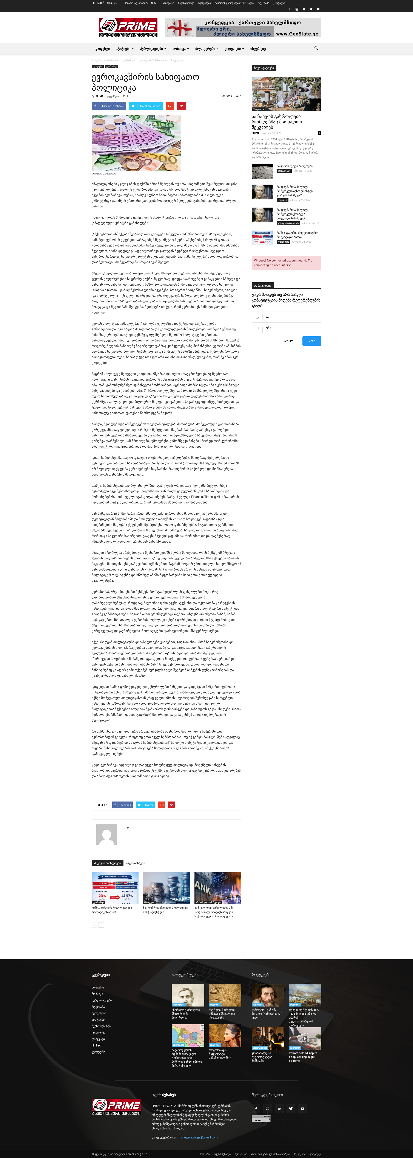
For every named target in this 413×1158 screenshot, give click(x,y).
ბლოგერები (205, 48)
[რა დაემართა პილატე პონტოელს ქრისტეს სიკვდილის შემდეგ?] (262, 215)
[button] (316, 48)
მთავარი (168, 3)
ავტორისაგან (135, 863)
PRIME (99, 96)
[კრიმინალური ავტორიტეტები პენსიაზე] (268, 1038)
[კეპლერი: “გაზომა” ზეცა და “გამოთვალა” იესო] (268, 995)
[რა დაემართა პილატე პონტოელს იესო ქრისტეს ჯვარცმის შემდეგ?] (262, 192)
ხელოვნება (179, 1004)
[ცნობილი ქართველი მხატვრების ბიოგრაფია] (188, 995)
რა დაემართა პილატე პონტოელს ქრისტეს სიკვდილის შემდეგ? (292, 214)
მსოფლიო (149, 902)
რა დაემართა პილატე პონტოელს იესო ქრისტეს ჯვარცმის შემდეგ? (295, 191)
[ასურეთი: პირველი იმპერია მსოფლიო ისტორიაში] (225, 995)
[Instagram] (297, 9)
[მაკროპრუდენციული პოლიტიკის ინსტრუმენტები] (166, 888)
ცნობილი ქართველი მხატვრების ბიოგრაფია (186, 1013)
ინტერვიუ (258, 48)
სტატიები (123, 48)
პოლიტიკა (178, 1044)
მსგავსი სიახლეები (107, 863)
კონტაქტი (279, 3)
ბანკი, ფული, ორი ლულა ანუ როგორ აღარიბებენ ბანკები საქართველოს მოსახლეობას (214, 912)
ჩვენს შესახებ (186, 3)
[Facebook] (290, 9)
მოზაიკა (179, 48)
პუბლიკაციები (151, 48)
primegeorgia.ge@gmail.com (198, 1137)
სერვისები (204, 3)
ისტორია (282, 200)
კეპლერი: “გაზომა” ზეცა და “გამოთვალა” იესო (267, 1013)
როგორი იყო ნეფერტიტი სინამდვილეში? (221, 1053)
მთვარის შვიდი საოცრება (295, 166)
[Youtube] (318, 9)
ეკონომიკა (128, 60)
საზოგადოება (260, 1047)
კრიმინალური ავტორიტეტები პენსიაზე (262, 1056)
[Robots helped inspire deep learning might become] (305, 1038)
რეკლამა (263, 3)
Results (288, 341)
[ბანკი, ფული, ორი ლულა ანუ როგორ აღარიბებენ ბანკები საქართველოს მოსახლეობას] (217, 888)
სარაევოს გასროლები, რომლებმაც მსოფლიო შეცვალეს (277, 122)
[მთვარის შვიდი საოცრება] (262, 171)
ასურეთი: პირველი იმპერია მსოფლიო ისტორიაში (222, 1013)
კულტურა (98, 1052)
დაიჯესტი (102, 48)
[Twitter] (311, 9)
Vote (312, 341)
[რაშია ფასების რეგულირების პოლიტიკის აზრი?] (115, 888)
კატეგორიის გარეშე (288, 223)
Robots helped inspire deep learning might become (303, 1056)
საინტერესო (284, 170)
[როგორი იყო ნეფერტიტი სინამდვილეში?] (225, 1035)
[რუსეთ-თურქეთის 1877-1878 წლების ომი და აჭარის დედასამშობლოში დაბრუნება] (305, 995)
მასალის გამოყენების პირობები (234, 3)
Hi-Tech (97, 1045)
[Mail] (304, 9)
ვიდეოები (233, 48)
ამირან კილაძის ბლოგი (208, 902)
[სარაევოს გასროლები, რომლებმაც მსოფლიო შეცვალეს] (286, 94)
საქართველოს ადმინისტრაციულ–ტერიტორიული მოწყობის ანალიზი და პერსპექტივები (187, 1057)
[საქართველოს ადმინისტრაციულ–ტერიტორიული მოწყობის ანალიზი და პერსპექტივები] (188, 1035)
